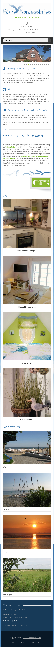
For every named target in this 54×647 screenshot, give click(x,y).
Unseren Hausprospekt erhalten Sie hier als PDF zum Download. (26, 164)
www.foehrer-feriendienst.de (15, 617)
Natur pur (8, 594)
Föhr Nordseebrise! (27, 32)
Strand (6, 509)
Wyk (5, 467)
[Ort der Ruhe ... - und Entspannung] (27, 336)
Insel (5, 552)
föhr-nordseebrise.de (32, 638)
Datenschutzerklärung (31, 642)
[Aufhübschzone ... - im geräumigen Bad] (27, 392)
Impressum (15, 642)
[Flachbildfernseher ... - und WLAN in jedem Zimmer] (27, 280)
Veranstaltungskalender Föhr (16, 625)
